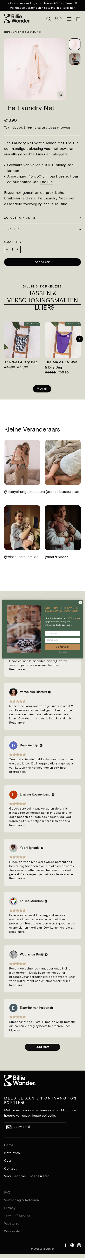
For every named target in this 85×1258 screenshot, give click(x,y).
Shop (16, 32)
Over (8, 1161)
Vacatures (11, 1223)
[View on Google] (13, 692)
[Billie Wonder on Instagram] (79, 1244)
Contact (10, 1168)
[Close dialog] (80, 602)
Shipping (30, 128)
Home (7, 32)
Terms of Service (17, 1216)
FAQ (7, 1192)
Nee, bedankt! (63, 652)
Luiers (44, 308)
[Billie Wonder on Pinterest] (72, 1244)
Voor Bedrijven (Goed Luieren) (27, 1176)
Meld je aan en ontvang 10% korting (40, 1100)
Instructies (12, 1153)
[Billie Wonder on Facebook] (65, 1244)
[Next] (79, 339)
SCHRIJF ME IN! (62, 647)
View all (42, 389)
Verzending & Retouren (21, 1200)
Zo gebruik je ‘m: (20, 217)
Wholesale (12, 1231)
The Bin (46, 182)
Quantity (13, 242)
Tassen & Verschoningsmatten (42, 297)
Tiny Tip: (12, 229)
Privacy (9, 1208)
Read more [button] (17, 669)
